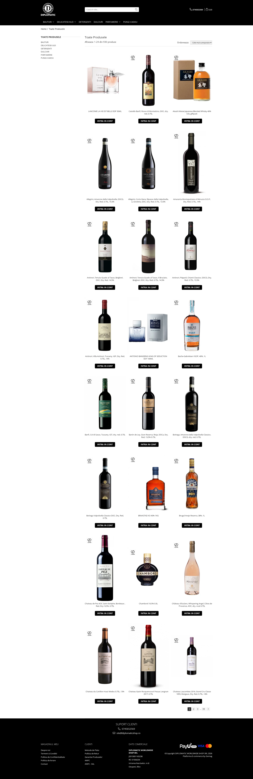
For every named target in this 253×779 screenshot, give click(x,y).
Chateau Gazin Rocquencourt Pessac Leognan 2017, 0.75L (148, 692)
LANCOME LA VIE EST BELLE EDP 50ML (105, 111)
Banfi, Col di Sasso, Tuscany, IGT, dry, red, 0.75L (105, 434)
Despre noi (45, 750)
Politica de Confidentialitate (53, 757)
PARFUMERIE (46, 55)
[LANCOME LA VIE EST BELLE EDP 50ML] (105, 80)
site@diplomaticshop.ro (128, 733)
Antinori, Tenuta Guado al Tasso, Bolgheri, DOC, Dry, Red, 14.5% (105, 278)
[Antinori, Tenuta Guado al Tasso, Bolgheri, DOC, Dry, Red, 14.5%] (105, 247)
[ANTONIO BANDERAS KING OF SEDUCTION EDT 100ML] (148, 325)
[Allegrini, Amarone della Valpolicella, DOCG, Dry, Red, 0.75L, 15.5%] (105, 163)
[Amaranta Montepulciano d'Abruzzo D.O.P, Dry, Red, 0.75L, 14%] (192, 164)
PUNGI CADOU (47, 58)
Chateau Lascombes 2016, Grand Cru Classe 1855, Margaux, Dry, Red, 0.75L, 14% (192, 692)
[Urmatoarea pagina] (208, 709)
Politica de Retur (92, 753)
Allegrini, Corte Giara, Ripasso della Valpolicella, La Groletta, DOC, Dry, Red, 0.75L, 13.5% (148, 200)
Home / (44, 29)
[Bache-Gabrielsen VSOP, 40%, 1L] (192, 325)
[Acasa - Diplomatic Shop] (55, 9)
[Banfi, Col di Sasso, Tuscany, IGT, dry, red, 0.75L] (105, 404)
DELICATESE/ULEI (48, 45)
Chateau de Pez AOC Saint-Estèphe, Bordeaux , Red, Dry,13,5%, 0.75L (105, 604)
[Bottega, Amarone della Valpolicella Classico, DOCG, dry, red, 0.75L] (192, 404)
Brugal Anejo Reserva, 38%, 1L (192, 515)
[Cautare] (136, 9)
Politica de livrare (48, 760)
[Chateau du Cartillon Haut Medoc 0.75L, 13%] (105, 656)
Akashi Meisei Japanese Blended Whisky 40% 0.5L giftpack (192, 112)
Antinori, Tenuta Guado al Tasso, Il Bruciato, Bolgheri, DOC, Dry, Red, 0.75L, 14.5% (148, 278)
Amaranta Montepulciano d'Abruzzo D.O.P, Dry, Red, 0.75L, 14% (192, 200)
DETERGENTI (46, 48)
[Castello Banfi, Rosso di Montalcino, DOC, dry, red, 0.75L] (148, 80)
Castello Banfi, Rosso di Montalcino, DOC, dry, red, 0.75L (148, 112)
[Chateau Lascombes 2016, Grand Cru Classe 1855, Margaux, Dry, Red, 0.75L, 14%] (192, 656)
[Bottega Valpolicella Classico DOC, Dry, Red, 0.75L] (105, 483)
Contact (44, 764)
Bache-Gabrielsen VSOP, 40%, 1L (192, 356)
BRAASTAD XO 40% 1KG (148, 515)
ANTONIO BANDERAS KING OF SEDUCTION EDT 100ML (148, 357)
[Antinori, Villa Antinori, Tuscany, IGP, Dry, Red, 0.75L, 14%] (105, 325)
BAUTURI (45, 42)
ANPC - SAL (89, 764)
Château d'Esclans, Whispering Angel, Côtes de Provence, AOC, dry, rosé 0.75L (192, 604)
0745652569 (128, 728)
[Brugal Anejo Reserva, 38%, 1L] (192, 483)
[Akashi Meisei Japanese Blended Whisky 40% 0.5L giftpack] (192, 80)
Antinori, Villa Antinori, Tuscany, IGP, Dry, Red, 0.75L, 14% (105, 357)
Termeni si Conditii (49, 753)
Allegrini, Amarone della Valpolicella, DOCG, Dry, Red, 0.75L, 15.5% (105, 200)
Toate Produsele (57, 29)
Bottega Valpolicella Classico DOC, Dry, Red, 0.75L (105, 516)
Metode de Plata (92, 750)
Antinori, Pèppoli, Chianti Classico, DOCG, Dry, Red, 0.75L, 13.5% (192, 278)
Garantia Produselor (93, 757)
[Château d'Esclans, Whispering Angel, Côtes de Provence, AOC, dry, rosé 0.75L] (192, 568)
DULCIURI (45, 51)
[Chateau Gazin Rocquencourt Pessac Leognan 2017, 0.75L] (148, 656)
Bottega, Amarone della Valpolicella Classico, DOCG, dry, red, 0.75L (192, 435)
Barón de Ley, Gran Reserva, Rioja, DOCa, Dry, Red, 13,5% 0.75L (148, 435)
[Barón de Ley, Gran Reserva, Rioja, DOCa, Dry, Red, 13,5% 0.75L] (148, 404)
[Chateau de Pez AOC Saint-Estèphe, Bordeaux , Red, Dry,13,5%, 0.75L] (105, 568)
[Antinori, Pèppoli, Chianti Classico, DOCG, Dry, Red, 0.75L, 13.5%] (192, 247)
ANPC (87, 760)
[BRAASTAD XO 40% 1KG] (148, 483)
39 (203, 709)
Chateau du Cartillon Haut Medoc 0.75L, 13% (105, 691)
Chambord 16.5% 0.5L (148, 603)
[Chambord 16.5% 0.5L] (148, 568)
